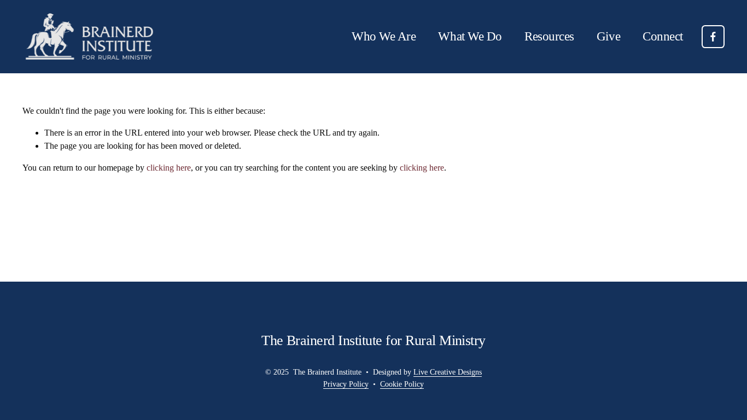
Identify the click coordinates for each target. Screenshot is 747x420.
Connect (663, 36)
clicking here (169, 167)
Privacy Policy (346, 384)
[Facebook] (713, 36)
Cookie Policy (402, 384)
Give (608, 36)
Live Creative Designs (447, 372)
